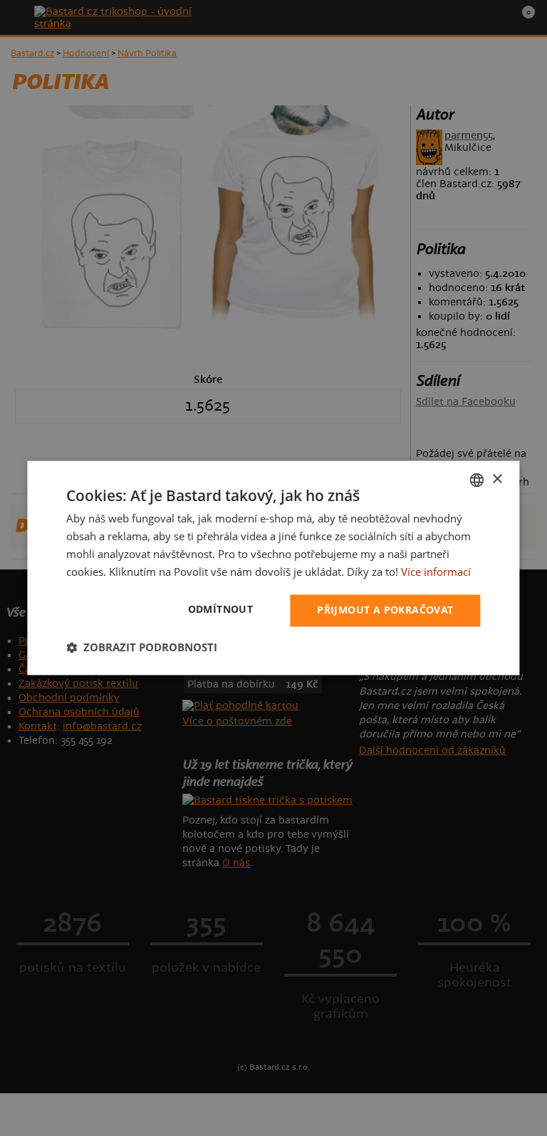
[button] (141, 647)
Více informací (436, 571)
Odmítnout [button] (221, 609)
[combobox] (477, 480)
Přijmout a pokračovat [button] (385, 610)
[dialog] (273, 568)
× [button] (496, 479)
